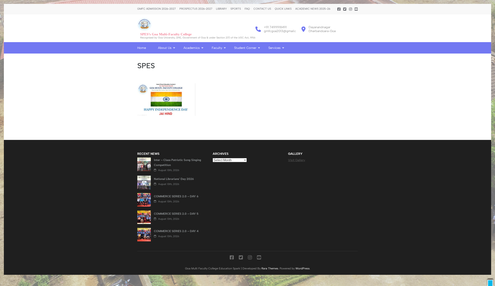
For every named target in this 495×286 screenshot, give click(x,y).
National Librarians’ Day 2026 (174, 179)
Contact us (262, 8)
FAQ (247, 8)
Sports (235, 8)
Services (274, 48)
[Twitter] (344, 9)
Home (141, 48)
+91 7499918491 (275, 27)
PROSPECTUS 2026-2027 (195, 8)
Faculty (217, 48)
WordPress (302, 268)
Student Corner (245, 48)
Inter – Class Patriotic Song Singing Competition (177, 162)
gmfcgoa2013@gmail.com (282, 31)
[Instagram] (350, 9)
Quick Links (283, 8)
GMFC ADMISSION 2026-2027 (156, 8)
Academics (191, 48)
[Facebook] (339, 9)
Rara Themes (269, 268)
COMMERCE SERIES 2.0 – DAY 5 (176, 213)
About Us (165, 48)
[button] (490, 283)
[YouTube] (356, 9)
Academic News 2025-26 (312, 8)
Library (221, 8)
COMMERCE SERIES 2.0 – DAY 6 (176, 196)
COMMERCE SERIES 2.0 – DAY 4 (176, 231)
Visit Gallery (296, 160)
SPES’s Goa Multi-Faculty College (166, 34)
